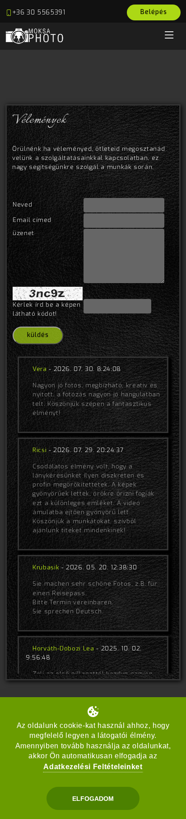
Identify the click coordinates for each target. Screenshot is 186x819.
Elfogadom (93, 798)
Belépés (153, 12)
